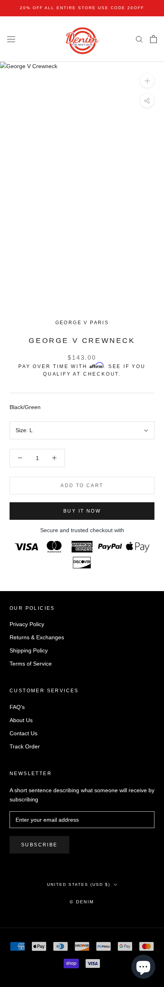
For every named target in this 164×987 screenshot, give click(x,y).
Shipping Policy (29, 650)
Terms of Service (31, 663)
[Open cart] (153, 39)
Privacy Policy (27, 624)
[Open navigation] (11, 39)
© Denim (82, 901)
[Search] (139, 38)
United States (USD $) (78, 884)
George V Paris (82, 322)
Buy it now (82, 511)
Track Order (25, 746)
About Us (21, 720)
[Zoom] (147, 81)
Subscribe (39, 845)
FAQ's (17, 707)
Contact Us (23, 733)
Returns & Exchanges (37, 637)
